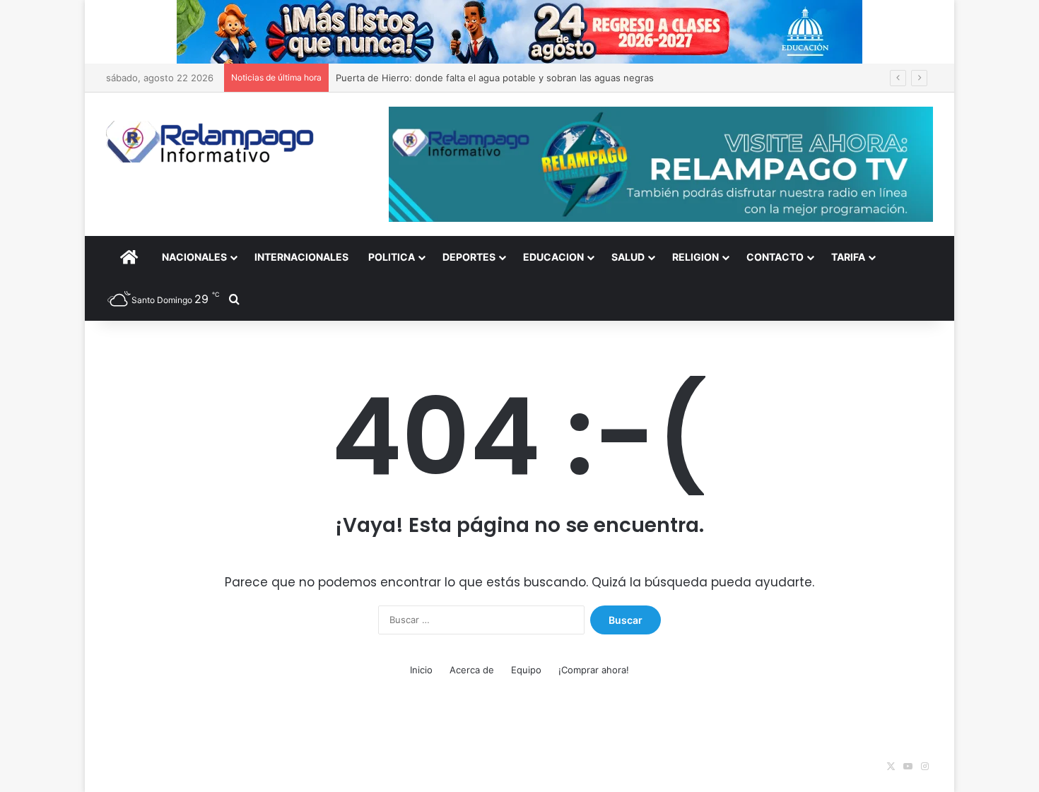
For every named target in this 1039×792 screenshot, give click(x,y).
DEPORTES (468, 257)
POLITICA (391, 257)
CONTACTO (775, 257)
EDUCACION (553, 257)
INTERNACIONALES (301, 257)
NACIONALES (194, 257)
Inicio (421, 669)
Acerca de (472, 669)
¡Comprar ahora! (593, 669)
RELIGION (695, 257)
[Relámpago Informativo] (212, 141)
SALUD (628, 257)
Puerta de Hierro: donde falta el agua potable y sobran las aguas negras (495, 77)
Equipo (526, 669)
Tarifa (848, 257)
